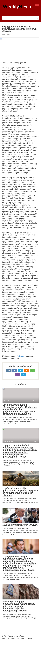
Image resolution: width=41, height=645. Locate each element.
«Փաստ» (21, 356)
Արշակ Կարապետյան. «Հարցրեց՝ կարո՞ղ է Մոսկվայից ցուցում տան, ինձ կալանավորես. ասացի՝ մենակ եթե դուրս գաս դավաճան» (20, 409)
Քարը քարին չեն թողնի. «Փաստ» (20, 525)
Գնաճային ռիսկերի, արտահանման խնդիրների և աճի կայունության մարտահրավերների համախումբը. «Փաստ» (19, 606)
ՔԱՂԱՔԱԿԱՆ (7, 35)
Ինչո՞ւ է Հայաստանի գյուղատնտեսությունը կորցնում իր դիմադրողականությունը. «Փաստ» (20, 491)
